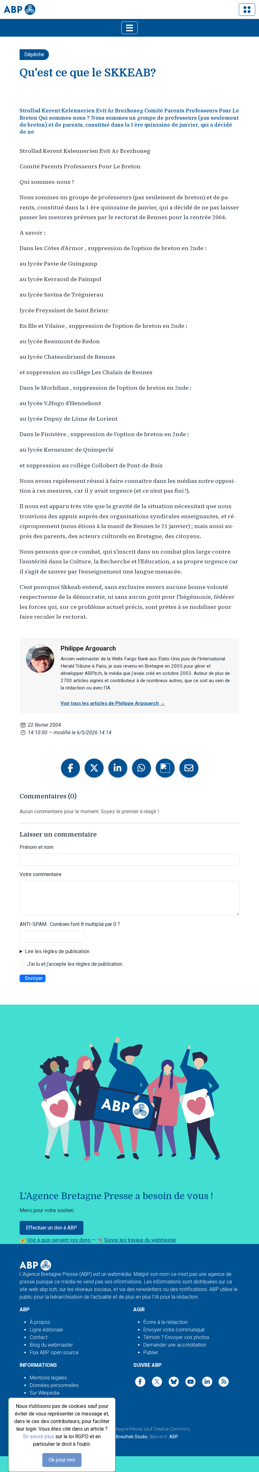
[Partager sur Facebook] (70, 768)
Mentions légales (48, 1378)
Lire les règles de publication (57, 951)
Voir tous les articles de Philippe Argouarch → (113, 703)
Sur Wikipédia (44, 1393)
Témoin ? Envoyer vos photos (176, 1337)
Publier (150, 1352)
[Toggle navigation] (247, 9)
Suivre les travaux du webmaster (140, 1240)
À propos (40, 1322)
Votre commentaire (41, 874)
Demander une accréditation (174, 1345)
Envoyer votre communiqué (174, 1330)
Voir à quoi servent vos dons (59, 1240)
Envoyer (34, 978)
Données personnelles (54, 1385)
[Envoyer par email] (188, 768)
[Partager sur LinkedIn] (117, 768)
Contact (38, 1337)
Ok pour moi (62, 1460)
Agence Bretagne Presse (119, 1429)
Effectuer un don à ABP (51, 1228)
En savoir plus (38, 1436)
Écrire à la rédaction (165, 1322)
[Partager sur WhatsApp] (141, 768)
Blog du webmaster (51, 1345)
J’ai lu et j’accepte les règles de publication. (75, 964)
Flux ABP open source (54, 1352)
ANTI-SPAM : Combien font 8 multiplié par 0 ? (70, 924)
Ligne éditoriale (46, 1330)
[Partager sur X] (94, 768)
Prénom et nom (36, 847)
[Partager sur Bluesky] (165, 768)
